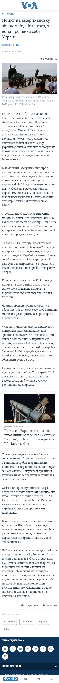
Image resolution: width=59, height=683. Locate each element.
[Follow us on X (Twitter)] (13, 649)
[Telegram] (39, 679)
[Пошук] (51, 679)
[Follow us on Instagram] (28, 649)
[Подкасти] (51, 649)
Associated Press (11, 45)
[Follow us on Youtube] (20, 649)
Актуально (9, 14)
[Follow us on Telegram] (35, 649)
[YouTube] (26, 679)
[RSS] (43, 649)
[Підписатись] (5, 656)
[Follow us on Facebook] (5, 649)
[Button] (48, 59)
